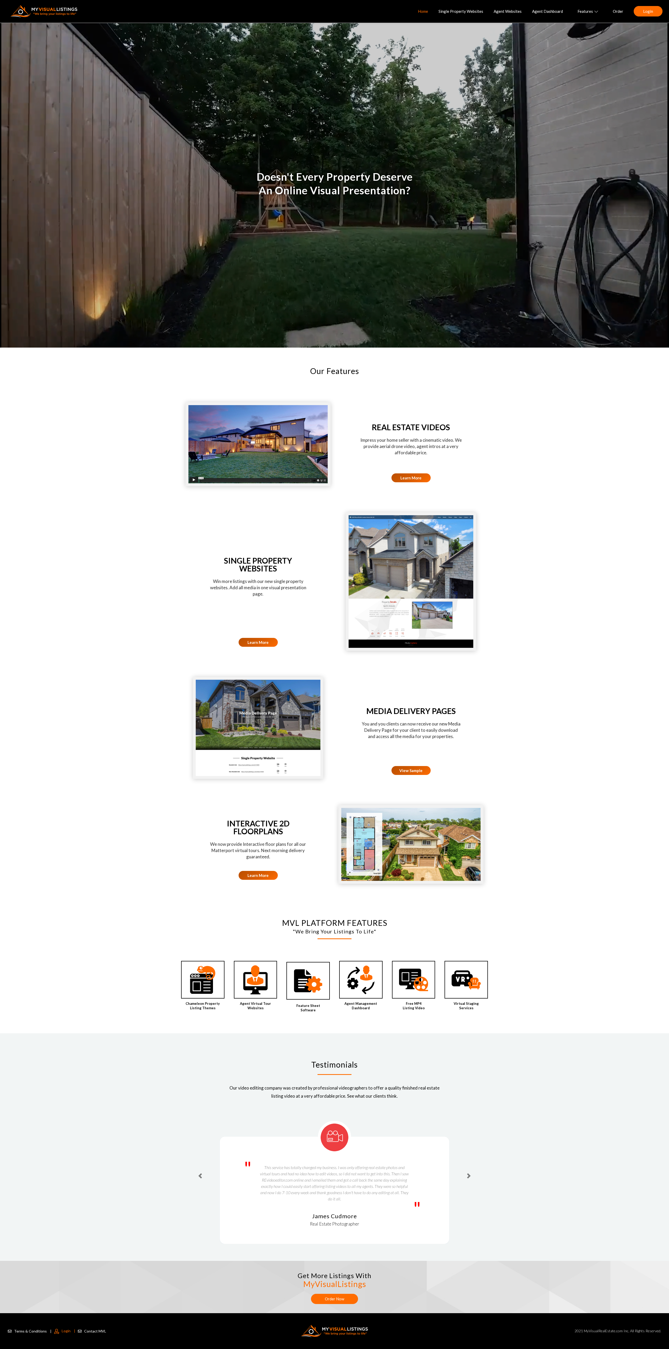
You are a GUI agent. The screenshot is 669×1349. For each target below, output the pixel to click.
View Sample (411, 770)
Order (618, 11)
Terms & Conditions (32, 1331)
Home (423, 11)
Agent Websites (508, 11)
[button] (200, 1166)
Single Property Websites (461, 11)
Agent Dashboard (547, 11)
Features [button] (585, 11)
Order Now (334, 1298)
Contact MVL (95, 1331)
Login (648, 11)
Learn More (411, 477)
